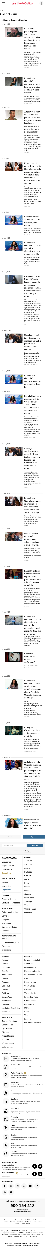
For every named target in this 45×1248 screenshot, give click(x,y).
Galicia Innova (30, 1001)
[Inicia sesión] (41, 3)
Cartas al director (9, 899)
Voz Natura (28, 1221)
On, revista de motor (32, 1023)
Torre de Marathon (9, 1021)
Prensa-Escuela (37, 1221)
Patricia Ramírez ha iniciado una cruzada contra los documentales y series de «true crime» (32, 802)
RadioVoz (5, 1221)
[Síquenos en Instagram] (17, 1186)
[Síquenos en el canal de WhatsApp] (4, 1192)
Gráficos (5, 993)
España (5, 971)
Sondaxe (12, 1221)
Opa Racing (7, 1028)
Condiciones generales (14, 1245)
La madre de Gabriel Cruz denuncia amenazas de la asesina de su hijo (32, 381)
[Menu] (3, 3)
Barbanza (28, 872)
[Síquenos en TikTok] (37, 1186)
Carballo (27, 875)
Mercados (28, 1008)
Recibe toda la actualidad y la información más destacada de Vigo (24, 1145)
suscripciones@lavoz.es (22, 1211)
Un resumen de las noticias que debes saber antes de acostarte (26, 1066)
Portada (5, 960)
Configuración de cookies (30, 1245)
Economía (6, 967)
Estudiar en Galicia (32, 971)
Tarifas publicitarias (10, 912)
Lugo (26, 890)
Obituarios (6, 1004)
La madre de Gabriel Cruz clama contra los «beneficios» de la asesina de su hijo (32, 248)
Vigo (26, 905)
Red (26, 978)
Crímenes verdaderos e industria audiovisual (29, 658)
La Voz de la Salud (32, 960)
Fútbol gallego (8, 1043)
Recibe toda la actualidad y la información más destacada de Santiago (24, 1137)
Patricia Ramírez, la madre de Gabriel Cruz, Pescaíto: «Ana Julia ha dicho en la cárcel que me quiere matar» (32, 404)
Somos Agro (7, 997)
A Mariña (28, 864)
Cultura (5, 989)
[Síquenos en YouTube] (30, 1186)
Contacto (5, 931)
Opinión (5, 978)
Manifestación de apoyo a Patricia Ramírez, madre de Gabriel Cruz (32, 824)
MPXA (17, 1223)
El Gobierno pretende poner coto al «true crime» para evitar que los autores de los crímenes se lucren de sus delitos (32, 38)
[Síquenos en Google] (11, 1192)
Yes (25, 1015)
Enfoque (27, 989)
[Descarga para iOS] (34, 1166)
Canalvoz (20, 1221)
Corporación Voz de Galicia (11, 1220)
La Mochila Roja (31, 997)
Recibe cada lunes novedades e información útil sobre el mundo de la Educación (26, 1084)
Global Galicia (30, 967)
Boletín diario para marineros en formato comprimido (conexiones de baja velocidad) (25, 1101)
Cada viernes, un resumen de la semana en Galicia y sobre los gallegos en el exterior (26, 1111)
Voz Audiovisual (37, 1220)
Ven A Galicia (29, 986)
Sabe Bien (28, 964)
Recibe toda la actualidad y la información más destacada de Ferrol (24, 1127)
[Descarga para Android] (40, 1166)
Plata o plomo (30, 982)
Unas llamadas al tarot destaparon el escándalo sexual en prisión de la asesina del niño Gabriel (32, 342)
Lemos (27, 887)
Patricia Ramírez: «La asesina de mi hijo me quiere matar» (32, 221)
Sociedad (6, 986)
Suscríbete (6, 873)
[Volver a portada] (23, 3)
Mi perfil (5, 882)
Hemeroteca (7, 869)
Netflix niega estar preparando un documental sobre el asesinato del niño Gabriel (32, 539)
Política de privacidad (20, 1243)
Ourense (27, 894)
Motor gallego (7, 1047)
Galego (27, 851)
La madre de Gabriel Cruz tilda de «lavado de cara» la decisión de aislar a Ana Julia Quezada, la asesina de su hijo (32, 689)
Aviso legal (8, 1243)
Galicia (5, 964)
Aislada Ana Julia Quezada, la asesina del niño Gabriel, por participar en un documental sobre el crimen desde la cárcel (33, 770)
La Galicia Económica (11, 1008)
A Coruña (28, 861)
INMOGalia (6, 923)
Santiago (28, 901)
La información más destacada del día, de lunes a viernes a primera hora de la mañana (25, 1058)
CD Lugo (5, 1032)
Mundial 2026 (7, 1017)
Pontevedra (29, 898)
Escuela (27, 1019)
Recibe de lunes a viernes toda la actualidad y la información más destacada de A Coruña (24, 1119)
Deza (26, 879)
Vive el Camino (30, 993)
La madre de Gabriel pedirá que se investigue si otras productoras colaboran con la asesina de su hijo (32, 505)
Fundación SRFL (26, 1220)
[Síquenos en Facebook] (4, 1186)
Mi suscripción (8, 862)
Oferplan (5, 919)
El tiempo (6, 1012)
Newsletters (6, 886)
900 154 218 (22, 1205)
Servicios (5, 916)
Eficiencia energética (10, 942)
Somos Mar (6, 1001)
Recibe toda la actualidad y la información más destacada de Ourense (24, 1153)
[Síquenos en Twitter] (11, 1186)
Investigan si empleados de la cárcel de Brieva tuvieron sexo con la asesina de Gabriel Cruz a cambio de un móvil (32, 458)
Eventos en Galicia (9, 927)
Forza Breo (6, 1040)
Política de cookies (34, 1243)
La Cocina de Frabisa (33, 975)
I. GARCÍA (27, 206)
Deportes (5, 982)
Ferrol (26, 883)
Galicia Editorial (25, 1223)
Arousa (27, 868)
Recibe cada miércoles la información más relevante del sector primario (26, 1093)
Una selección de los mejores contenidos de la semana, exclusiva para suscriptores (26, 1075)
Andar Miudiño (8, 1036)
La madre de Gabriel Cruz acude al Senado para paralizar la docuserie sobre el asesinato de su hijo (32, 623)
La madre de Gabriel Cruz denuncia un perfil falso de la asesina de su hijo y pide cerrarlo (32, 85)
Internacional (7, 975)
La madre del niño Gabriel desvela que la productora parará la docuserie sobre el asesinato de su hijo (32, 577)
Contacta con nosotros (11, 903)
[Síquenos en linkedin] (24, 1186)
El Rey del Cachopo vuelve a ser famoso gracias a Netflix (32, 731)
